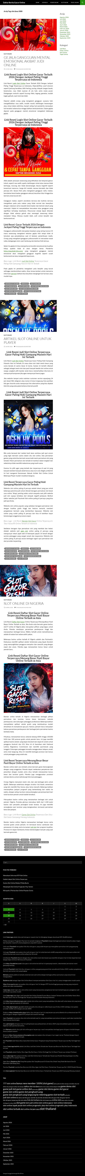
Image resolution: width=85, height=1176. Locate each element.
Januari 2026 (64, 30)
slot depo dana (24, 286)
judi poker (67, 1095)
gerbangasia (10, 1024)
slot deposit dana (11, 288)
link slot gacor (53, 1098)
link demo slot (20, 1098)
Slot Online (64, 2)
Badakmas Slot (15, 1061)
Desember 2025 (65, 32)
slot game (21, 1102)
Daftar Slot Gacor (18, 622)
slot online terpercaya (30, 1109)
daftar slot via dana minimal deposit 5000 (50, 1086)
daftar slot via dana (12, 283)
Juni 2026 (63, 21)
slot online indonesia (63, 1103)
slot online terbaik (11, 1109)
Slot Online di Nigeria (24, 603)
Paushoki (45, 941)
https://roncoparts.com (10, 984)
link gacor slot (29, 1098)
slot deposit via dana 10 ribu (29, 288)
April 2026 (63, 25)
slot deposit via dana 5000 (13, 291)
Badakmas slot (7, 980)
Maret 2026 (63, 27)
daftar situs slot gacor (8, 1086)
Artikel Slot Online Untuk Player (27, 341)
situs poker (70, 1100)
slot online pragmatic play (34, 1105)
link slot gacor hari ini (63, 1098)
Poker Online (54, 2)
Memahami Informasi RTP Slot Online (15, 875)
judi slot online (9, 1097)
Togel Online (75, 2)
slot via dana (22, 293)
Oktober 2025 (64, 36)
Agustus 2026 (64, 17)
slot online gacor (46, 1103)
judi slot (14, 274)
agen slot (24, 531)
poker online (64, 1100)
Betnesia (6, 975)
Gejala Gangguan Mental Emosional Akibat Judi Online (27, 61)
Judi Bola (45, 2)
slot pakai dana (10, 293)
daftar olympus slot (66, 1083)
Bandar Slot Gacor (29, 521)
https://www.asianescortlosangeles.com (21, 1035)
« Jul (5, 925)
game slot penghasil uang (31, 1092)
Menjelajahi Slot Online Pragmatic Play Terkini (18, 887)
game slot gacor (61, 1089)
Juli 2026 (63, 19)
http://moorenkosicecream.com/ (16, 1001)
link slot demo (44, 1098)
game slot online (11, 1092)
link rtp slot (36, 1098)
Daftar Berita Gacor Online (14, 2)
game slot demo (45, 1089)
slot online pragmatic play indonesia (61, 1105)
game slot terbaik (56, 1094)
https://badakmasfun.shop (17, 1012)
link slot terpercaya (46, 1100)
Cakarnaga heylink (13, 1046)
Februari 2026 (64, 28)
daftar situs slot (75, 1083)
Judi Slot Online (28, 261)
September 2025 (65, 38)
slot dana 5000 (35, 283)
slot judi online (32, 1103)
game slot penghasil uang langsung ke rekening (25, 1094)
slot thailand (48, 1108)
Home (37, 2)
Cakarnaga (9, 937)
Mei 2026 (63, 23)
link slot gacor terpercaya (10, 1100)
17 (9, 915)
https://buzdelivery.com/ (14, 963)
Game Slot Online (28, 814)
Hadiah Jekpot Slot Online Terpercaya (15, 879)
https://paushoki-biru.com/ (13, 251)
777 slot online (9, 1083)
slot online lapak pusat (12, 1105)
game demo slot (68, 1086)
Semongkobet (10, 1071)
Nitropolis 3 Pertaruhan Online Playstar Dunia (18, 890)
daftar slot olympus (19, 1086)
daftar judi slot (57, 1083)
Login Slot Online (18, 83)
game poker (35, 1089)
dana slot (25, 283)
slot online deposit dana (32, 291)
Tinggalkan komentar (23, 69)
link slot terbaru (33, 1100)
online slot (56, 1100)
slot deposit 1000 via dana (40, 286)
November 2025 (65, 34)
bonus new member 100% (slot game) (34, 1083)
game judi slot (9, 1089)
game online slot (24, 1089)
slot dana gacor (10, 286)
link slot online (22, 1100)
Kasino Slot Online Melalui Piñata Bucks (16, 883)
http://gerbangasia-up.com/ (15, 1007)
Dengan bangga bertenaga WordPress (13, 1173)
